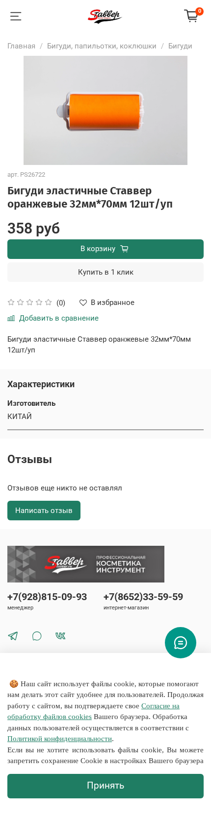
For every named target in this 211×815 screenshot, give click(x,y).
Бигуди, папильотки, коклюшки (102, 46)
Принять (105, 785)
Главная (21, 46)
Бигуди (180, 46)
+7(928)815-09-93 (47, 597)
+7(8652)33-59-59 (143, 597)
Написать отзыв (44, 510)
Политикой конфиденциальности (59, 739)
